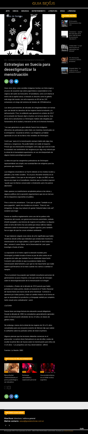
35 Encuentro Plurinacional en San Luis (75, 23)
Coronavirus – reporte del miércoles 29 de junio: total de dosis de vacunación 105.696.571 (75, 35)
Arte (5, 60)
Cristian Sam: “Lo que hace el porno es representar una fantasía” (75, 48)
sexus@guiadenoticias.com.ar (31, 421)
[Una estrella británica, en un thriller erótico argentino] (47, 368)
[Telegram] (16, 81)
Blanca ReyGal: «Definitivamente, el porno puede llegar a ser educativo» (11, 378)
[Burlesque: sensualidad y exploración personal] (29, 368)
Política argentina (64, 25)
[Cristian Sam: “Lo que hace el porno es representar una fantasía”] (64, 48)
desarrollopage (68, 431)
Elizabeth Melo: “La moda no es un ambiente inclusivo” (75, 70)
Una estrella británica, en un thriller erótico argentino (47, 377)
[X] (9, 425)
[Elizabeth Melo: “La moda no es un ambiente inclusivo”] (64, 70)
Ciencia (64, 36)
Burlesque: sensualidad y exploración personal (29, 377)
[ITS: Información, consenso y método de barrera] (64, 60)
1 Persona (64, 50)
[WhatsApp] (6, 81)
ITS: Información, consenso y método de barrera (75, 59)
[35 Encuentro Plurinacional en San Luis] (64, 23)
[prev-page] (5, 387)
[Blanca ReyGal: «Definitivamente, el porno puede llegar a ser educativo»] (11, 368)
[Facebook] (11, 81)
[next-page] (9, 387)
